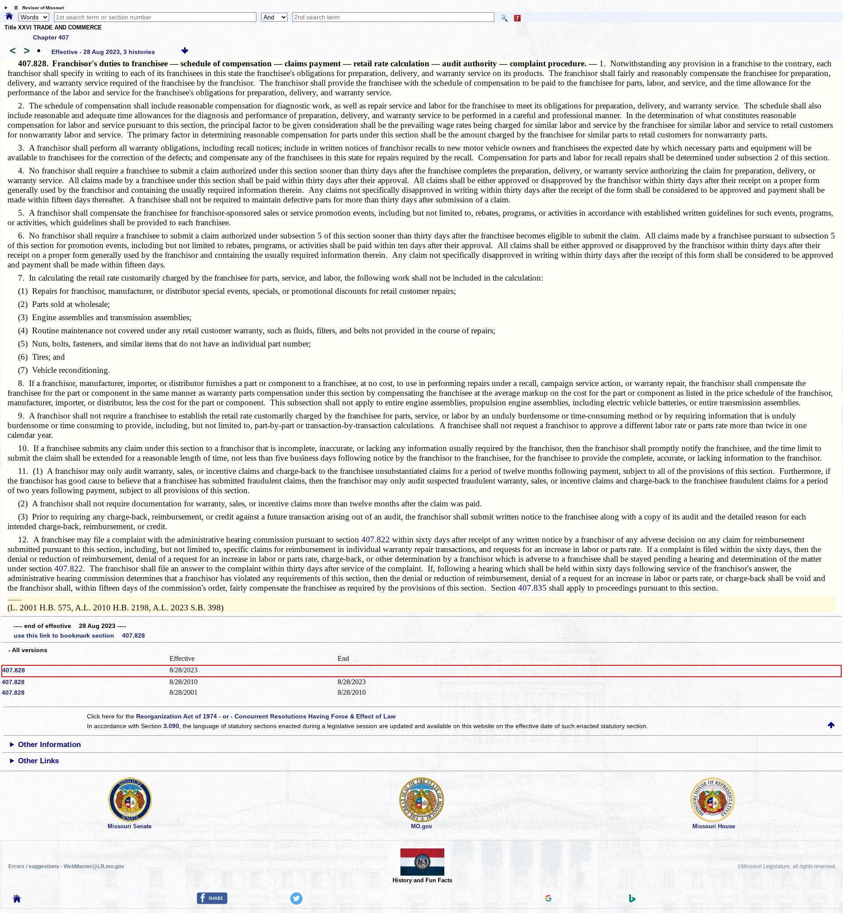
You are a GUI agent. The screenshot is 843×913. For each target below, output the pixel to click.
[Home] (9, 16)
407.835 (532, 587)
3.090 (171, 725)
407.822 (375, 539)
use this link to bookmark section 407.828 (79, 635)
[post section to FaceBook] (212, 902)
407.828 (13, 670)
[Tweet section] (296, 902)
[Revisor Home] (17, 900)
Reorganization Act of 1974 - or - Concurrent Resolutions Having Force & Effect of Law (266, 716)
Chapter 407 (51, 37)
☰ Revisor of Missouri (37, 7)
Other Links (38, 761)
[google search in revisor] (548, 899)
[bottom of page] (184, 51)
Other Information (49, 744)
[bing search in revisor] (632, 900)
